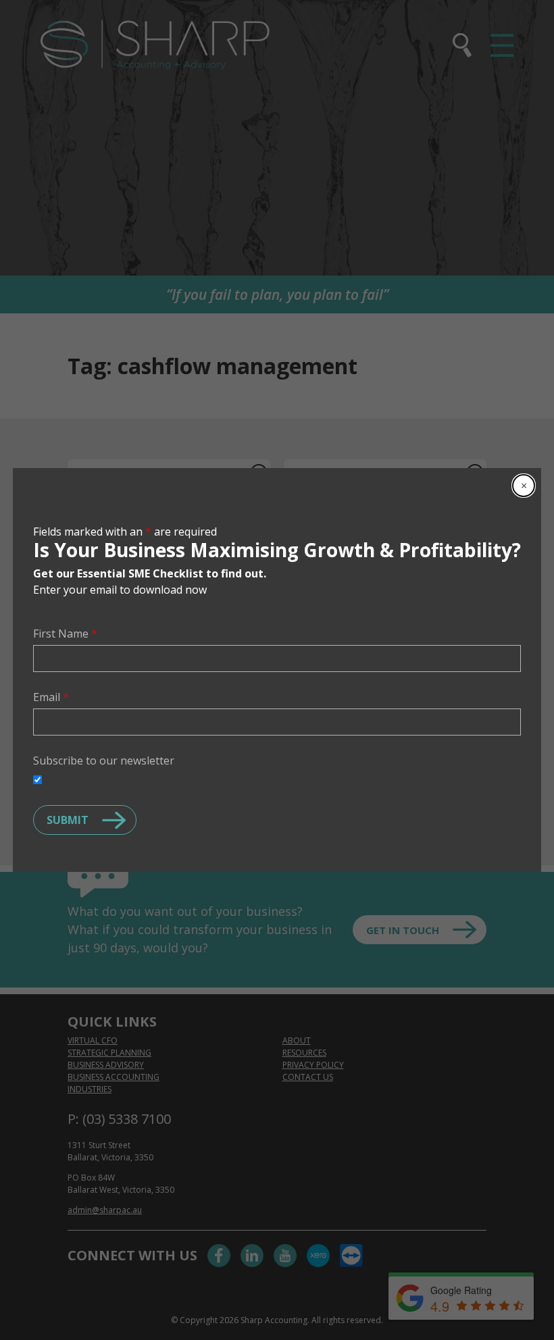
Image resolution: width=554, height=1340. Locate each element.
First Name (65, 633)
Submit (68, 820)
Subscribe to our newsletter (103, 760)
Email (51, 697)
